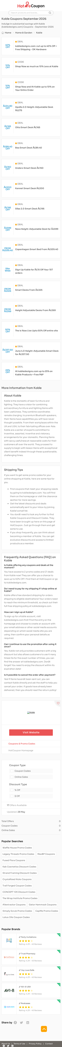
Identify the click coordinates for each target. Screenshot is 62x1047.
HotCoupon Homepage (20, 750)
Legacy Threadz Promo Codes (18, 854)
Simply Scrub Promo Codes (17, 911)
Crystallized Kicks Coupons (17, 879)
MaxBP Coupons (46, 854)
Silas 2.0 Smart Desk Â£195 (29, 208)
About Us (6, 1043)
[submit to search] (50, 13)
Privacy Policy (35, 1043)
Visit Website (31, 732)
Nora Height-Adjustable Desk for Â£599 (36, 229)
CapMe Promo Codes (46, 911)
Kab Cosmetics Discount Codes (19, 866)
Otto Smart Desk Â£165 (27, 127)
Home (8, 32)
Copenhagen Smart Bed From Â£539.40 (36, 249)
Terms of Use (19, 1043)
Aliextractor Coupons (14, 904)
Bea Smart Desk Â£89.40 (28, 147)
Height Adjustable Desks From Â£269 (35, 310)
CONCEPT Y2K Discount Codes (19, 892)
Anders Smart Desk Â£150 (29, 168)
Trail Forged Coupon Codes (17, 885)
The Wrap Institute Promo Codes (20, 898)
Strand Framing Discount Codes (20, 873)
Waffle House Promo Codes (17, 847)
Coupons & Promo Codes (21, 743)
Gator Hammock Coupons (43, 904)
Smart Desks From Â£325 (28, 290)
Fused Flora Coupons (14, 860)
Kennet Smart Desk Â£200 (29, 188)
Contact (49, 1043)
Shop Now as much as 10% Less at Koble (36, 66)
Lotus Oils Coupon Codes (16, 917)
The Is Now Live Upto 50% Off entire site (36, 330)
